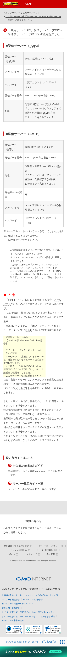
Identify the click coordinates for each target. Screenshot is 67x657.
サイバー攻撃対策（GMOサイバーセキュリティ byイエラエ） (29, 612)
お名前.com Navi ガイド (28, 465)
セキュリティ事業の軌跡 (13, 620)
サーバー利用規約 (45, 550)
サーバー (16, 13)
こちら (20, 261)
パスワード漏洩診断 (11, 599)
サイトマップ (30, 554)
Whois (12, 554)
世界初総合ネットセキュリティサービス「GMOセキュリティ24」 (31, 595)
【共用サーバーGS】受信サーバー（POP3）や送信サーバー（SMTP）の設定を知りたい (33, 18)
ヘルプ (28, 4)
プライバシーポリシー (49, 546)
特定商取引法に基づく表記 (16, 546)
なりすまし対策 (48, 616)
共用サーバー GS (31, 13)
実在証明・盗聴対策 (11, 608)
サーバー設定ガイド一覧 (28, 483)
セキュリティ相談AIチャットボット (17, 603)
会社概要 (51, 554)
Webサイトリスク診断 (33, 599)
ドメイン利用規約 (18, 550)
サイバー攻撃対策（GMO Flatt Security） (19, 616)
